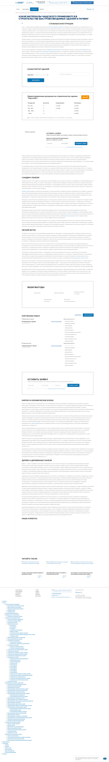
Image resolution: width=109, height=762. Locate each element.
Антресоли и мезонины (13, 735)
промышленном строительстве (80, 258)
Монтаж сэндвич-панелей (13, 723)
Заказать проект (88, 315)
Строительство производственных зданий (17, 654)
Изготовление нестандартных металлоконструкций (19, 740)
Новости (37, 593)
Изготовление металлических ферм (16, 738)
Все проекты (78, 315)
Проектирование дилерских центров (16, 691)
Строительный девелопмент (11, 613)
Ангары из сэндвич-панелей (16, 646)
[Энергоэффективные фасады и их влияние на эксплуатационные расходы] (57, 566)
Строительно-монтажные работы (13, 722)
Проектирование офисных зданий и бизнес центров (20, 705)
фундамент (75, 212)
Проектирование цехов (15, 710)
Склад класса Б (13, 663)
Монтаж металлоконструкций (14, 728)
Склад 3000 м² (13, 669)
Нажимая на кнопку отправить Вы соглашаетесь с (65, 147)
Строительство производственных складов (20, 678)
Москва (30, 2)
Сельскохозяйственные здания (15, 639)
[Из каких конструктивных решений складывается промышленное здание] (33, 566)
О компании (18, 593)
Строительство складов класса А (17, 676)
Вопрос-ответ (8, 747)
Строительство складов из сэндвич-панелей (20, 673)
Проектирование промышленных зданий (17, 707)
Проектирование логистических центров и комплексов (20, 700)
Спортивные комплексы (15, 642)
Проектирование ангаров (13, 687)
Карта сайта (38, 596)
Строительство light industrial (14, 620)
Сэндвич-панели (26, 191)
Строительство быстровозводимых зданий (18, 649)
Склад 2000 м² (13, 667)
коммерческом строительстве (53, 49)
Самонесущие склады (15, 660)
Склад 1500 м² (13, 666)
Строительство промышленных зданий (17, 655)
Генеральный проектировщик (14, 685)
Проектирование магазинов (14, 702)
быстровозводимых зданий (55, 27)
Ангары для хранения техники (17, 648)
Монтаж (24, 195)
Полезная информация (10, 752)
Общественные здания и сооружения (16, 637)
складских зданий (35, 423)
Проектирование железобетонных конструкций (19, 693)
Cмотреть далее (40, 576)
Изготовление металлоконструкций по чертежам (19, 737)
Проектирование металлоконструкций (16, 704)
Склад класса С (13, 664)
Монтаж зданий (11, 725)
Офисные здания (14, 631)
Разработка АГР (11, 611)
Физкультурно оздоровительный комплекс (20, 643)
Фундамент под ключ (12, 732)
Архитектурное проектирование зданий (17, 684)
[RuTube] (89, 9)
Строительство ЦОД (12, 622)
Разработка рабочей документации (16, 720)
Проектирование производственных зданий (20, 708)
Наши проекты (18, 590)
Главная (4, 601)
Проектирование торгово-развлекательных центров (20, 717)
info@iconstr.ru (41, 3)
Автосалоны (13, 625)
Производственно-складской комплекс (19, 658)
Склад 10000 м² (13, 672)
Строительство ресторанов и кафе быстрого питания (22, 634)
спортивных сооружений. (48, 51)
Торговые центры (14, 635)
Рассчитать (36, 80)
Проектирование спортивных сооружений (17, 716)
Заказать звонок (63, 2)
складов (45, 216)
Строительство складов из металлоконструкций (21, 675)
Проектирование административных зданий (18, 688)
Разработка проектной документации (16, 719)
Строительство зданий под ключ (12, 617)
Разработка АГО (11, 610)
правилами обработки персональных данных (74, 147)
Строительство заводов (13, 651)
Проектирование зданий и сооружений (14, 682)
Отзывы (37, 591)
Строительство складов (13, 657)
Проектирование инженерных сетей (16, 697)
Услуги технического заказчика (12, 604)
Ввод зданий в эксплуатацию (14, 607)
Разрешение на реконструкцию (15, 616)
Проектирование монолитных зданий (19, 696)
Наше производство (10, 750)
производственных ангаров (68, 216)
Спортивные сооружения (13, 640)
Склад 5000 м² (13, 670)
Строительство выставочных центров (19, 632)
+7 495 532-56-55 (40, 2)
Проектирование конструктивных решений (18, 699)
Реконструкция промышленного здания (17, 729)
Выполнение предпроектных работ (16, 605)
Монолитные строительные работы (16, 726)
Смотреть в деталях (56, 321)
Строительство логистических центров (19, 679)
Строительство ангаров (13, 645)
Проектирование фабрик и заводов (18, 711)
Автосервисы (13, 626)
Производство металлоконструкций (13, 734)
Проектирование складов (13, 714)
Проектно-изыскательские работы (15, 608)
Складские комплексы (15, 661)
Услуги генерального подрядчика (15, 619)
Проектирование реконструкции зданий (17, 713)
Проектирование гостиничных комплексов (17, 690)
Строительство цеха (12, 681)
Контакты (37, 594)
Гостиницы (12, 628)
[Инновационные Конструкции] (19, 3)
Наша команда (18, 591)
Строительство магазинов (16, 629)
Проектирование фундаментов (17, 694)
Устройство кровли (12, 731)
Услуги (37, 590)
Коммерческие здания (13, 623)
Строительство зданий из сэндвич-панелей (18, 652)
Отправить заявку (87, 2)
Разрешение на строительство (12, 614)
